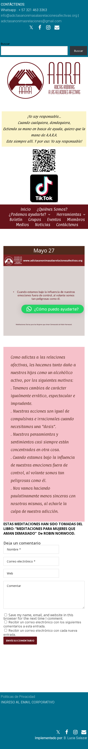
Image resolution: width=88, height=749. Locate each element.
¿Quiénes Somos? (52, 209)
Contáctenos (67, 224)
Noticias (42, 224)
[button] (52, 309)
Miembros (76, 219)
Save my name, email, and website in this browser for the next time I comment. (38, 617)
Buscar (5, 44)
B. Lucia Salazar (75, 738)
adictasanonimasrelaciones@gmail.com (31, 21)
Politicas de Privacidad (18, 697)
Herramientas (68, 214)
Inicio (26, 209)
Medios (22, 224)
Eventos (54, 219)
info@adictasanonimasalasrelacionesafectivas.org (39, 15)
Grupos (34, 219)
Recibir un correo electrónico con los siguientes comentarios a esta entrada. (42, 624)
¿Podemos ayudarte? (27, 214)
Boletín (15, 219)
